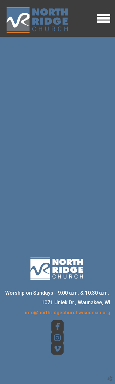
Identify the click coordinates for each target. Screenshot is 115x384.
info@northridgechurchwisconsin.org (67, 312)
